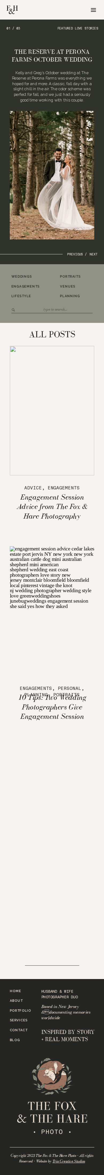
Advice (33, 488)
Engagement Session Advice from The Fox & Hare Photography (52, 506)
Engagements (64, 488)
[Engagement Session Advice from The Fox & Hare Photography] (52, 410)
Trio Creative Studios (69, 1161)
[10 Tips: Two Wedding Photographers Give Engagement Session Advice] (52, 611)
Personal (69, 688)
